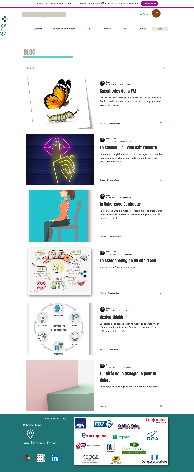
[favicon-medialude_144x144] (27, 458)
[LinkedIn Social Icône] (55, 458)
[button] (164, 68)
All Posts (30, 67)
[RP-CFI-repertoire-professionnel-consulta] (41, 458)
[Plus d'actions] (162, 83)
